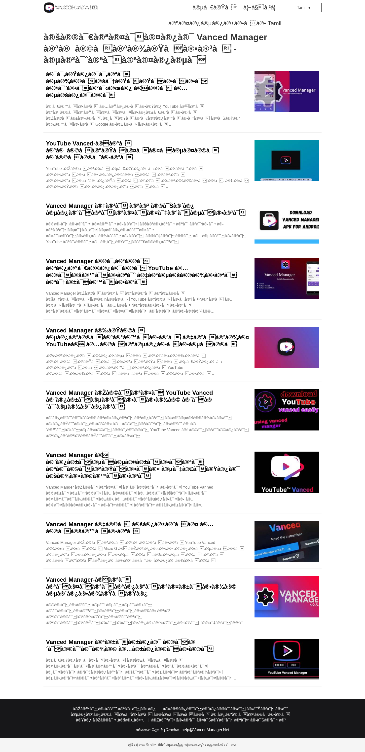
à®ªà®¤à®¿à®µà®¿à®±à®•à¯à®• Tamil (224, 23)
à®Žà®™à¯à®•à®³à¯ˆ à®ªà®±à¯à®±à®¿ (114, 709)
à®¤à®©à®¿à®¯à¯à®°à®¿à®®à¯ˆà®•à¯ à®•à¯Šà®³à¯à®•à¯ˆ (225, 709)
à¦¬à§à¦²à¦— (262, 7)
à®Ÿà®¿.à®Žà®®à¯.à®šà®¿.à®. (110, 720)
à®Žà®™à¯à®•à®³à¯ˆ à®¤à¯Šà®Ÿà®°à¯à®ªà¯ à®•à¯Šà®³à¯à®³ (218, 720)
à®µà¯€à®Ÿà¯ (214, 7)
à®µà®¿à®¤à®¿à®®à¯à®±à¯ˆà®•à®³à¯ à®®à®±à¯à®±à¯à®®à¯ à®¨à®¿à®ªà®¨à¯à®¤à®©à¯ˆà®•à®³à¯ (180, 714)
